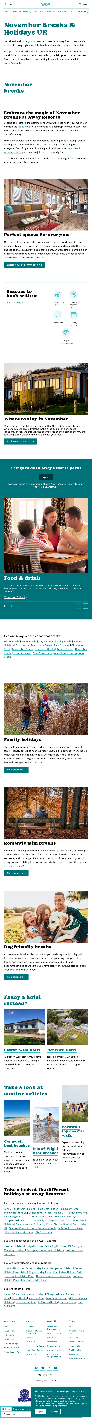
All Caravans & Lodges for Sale (54, 1355)
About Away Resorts (35, 1350)
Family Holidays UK (14, 1208)
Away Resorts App (12, 1352)
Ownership (52, 1342)
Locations (51, 1337)
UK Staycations (36, 1216)
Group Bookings (11, 1343)
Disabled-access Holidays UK (63, 1216)
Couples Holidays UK (16, 1220)
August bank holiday (65, 653)
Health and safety (77, 1358)
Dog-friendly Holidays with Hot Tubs (50, 1220)
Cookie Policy (75, 1350)
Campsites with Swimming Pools (34, 1224)
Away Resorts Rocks (35, 1346)
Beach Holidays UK (61, 1208)
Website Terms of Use (76, 1332)
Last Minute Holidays (33, 1294)
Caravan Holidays (14, 1246)
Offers (7, 11)
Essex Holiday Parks (37, 1268)
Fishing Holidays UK (38, 1208)
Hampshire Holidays (61, 1268)
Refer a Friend (32, 1354)
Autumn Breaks (65, 649)
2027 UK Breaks (43, 1232)
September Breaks (22, 649)
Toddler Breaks (62, 1224)
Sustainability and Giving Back (34, 1332)
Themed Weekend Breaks (19, 1232)
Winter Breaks (12, 641)
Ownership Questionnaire (53, 1327)
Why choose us (54, 1333)
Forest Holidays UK (54, 1212)
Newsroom (30, 1342)
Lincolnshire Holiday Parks (68, 1272)
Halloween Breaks (48, 1302)
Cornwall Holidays (14, 1268)
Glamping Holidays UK (57, 1246)
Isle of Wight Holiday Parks (36, 1272)
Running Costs (53, 1346)
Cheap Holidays (47, 11)
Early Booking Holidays (70, 1228)
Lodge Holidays (34, 1246)
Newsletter (9, 1339)
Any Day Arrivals (11, 1348)
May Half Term (46, 641)
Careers (29, 1337)
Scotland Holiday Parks (34, 1279)
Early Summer (62, 645)
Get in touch (74, 1337)
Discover (30, 1326)
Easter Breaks (29, 641)
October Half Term (26, 645)
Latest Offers (11, 1294)
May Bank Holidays (56, 1298)
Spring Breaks (64, 641)
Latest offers (9, 1335)
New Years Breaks (42, 653)
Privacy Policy (75, 1346)
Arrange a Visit (54, 1350)
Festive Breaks (68, 1302)
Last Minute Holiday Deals (25, 11)
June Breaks (45, 645)
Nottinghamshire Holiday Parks (53, 1276)
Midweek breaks (65, 11)
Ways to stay (10, 1331)
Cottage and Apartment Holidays (45, 1250)
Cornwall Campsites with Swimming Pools (32, 1228)
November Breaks (45, 649)
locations (23, 55)
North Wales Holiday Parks (19, 1276)
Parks (6, 1326)
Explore (46, 477)
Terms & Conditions (78, 1342)
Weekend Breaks (84, 11)
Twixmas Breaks (22, 653)
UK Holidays (35, 1212)
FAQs (71, 1326)
